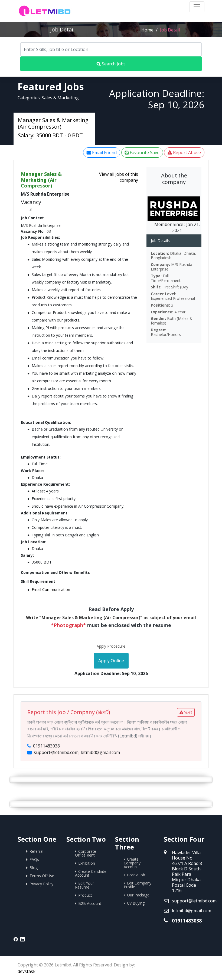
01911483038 (187, 920)
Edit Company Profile (137, 884)
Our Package (138, 895)
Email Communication (51, 589)
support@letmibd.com (194, 901)
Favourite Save (144, 152)
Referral (36, 851)
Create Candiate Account (90, 873)
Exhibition (86, 863)
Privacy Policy (41, 883)
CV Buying (136, 903)
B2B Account (89, 903)
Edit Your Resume (84, 885)
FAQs (34, 859)
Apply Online (111, 661)
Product (85, 895)
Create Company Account (132, 863)
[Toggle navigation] (196, 6)
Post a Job (136, 874)
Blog (34, 867)
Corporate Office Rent (85, 853)
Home (147, 30)
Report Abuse (186, 152)
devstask (26, 971)
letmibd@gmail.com (191, 911)
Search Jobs (113, 64)
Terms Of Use (42, 875)
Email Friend (104, 152)
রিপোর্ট (187, 712)
